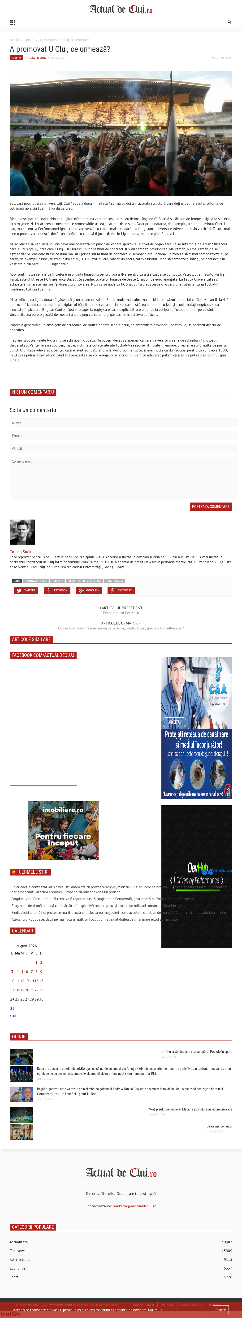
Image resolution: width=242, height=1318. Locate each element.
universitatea (114, 581)
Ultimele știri (33, 872)
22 (37, 990)
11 (17, 980)
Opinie (28, 39)
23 (41, 990)
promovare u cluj (36, 581)
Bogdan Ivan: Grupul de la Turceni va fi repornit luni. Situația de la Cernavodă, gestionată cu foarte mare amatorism (103, 898)
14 (32, 980)
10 (12, 980)
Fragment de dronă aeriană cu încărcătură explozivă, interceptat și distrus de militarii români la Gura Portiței (97, 905)
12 (22, 980)
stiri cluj (57, 581)
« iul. (13, 1015)
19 (22, 990)
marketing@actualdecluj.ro (134, 1206)
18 (17, 990)
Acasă (14, 39)
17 (12, 990)
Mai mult (155, 1309)
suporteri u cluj (78, 581)
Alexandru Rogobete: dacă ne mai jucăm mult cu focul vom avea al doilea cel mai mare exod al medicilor (95, 919)
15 (37, 980)
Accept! (221, 1310)
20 (27, 990)
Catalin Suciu (38, 57)
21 (32, 990)
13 (27, 980)
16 (41, 980)
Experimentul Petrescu (121, 612)
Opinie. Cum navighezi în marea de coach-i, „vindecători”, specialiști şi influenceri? (121, 628)
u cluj (97, 581)
